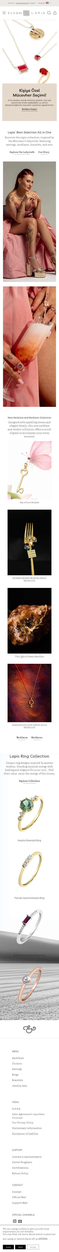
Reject (20, 1247)
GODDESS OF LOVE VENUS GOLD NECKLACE (29, 726)
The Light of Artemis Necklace (29, 656)
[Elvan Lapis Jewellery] (26, 13)
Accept (8, 1247)
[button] (4, 13)
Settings (33, 1247)
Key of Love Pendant (29, 502)
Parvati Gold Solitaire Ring (29, 897)
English (41, 3)
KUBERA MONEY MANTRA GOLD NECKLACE (29, 579)
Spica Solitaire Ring (30, 1012)
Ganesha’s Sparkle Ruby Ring (29, 955)
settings (43, 1238)
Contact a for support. (22, 3)
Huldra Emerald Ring (29, 840)
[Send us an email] (20, 1221)
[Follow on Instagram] (15, 1221)
